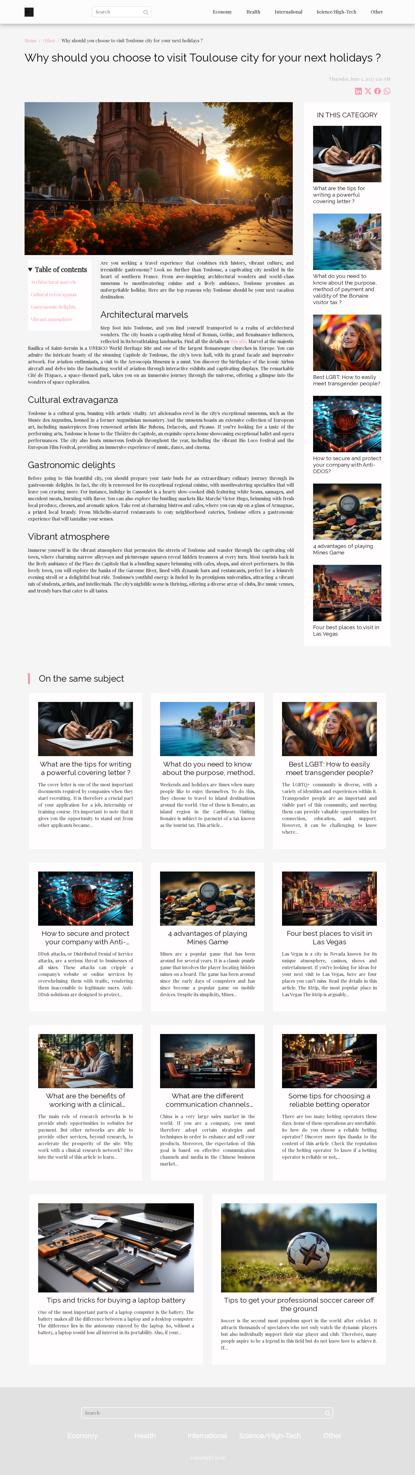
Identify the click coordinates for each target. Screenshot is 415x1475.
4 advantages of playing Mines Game (343, 549)
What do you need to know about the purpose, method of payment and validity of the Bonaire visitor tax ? (345, 289)
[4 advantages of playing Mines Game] (347, 511)
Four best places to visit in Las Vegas (329, 937)
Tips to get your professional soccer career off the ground (299, 1304)
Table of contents (61, 269)
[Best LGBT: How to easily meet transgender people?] (347, 342)
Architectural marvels (53, 282)
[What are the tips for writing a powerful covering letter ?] (347, 154)
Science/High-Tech (336, 12)
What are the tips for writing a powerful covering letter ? (339, 194)
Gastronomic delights (53, 307)
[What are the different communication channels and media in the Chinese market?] (207, 1060)
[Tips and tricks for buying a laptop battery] (116, 1247)
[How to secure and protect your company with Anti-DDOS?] (347, 423)
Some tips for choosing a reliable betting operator (329, 1100)
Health (253, 12)
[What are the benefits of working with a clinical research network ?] (85, 1060)
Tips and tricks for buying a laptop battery (116, 1300)
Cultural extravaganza (54, 294)
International (288, 12)
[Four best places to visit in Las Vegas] (347, 592)
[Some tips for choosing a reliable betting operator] (329, 1060)
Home (31, 40)
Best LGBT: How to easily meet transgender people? (346, 380)
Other (377, 12)
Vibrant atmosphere (51, 319)
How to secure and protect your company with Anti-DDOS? (347, 464)
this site (238, 341)
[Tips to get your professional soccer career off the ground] (299, 1247)
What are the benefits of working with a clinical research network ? (85, 1104)
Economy (222, 12)
